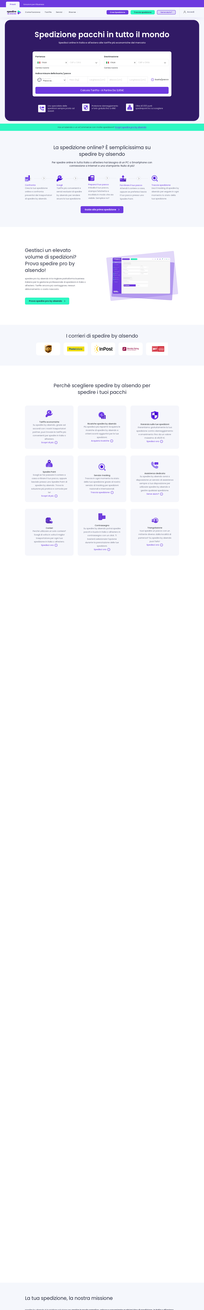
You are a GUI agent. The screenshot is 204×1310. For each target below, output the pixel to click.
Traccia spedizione (142, 12)
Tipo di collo (46, 78)
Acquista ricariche (100, 440)
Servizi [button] (59, 12)
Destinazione (111, 56)
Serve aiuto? (166, 12)
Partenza (40, 56)
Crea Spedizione (117, 12)
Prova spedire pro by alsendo (45, 301)
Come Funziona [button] (32, 12)
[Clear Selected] (51, 62)
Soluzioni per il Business (33, 4)
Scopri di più (47, 442)
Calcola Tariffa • (102, 90)
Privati (13, 4)
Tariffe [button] (48, 12)
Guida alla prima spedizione (100, 209)
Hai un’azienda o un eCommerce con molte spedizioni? (102, 127)
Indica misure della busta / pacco (53, 73)
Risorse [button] (72, 12)
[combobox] (51, 62)
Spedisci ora (153, 441)
